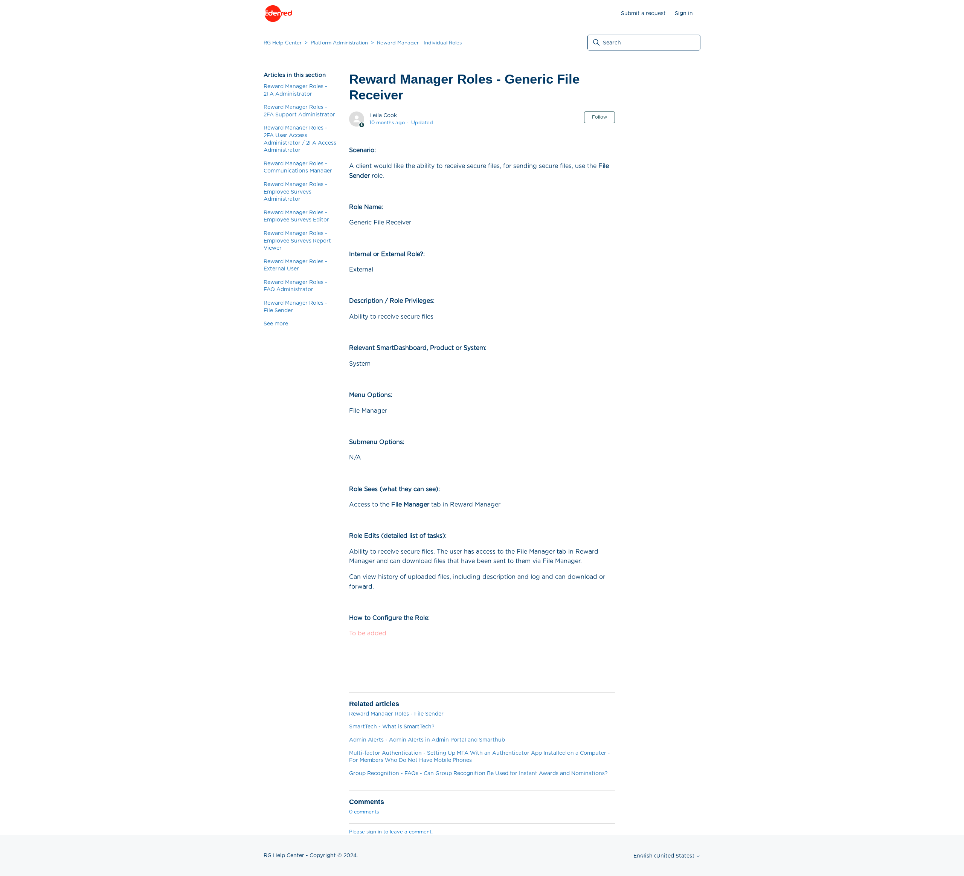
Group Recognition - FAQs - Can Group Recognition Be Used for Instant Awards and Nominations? (478, 773)
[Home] (278, 13)
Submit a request (643, 13)
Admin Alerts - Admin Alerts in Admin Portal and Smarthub (427, 740)
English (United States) (664, 856)
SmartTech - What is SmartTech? (392, 726)
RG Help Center (283, 43)
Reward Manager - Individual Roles (419, 43)
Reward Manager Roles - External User (295, 265)
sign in (374, 832)
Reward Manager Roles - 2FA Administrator (295, 90)
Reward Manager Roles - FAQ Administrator (295, 286)
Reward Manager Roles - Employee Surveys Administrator (295, 191)
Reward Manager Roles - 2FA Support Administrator (299, 111)
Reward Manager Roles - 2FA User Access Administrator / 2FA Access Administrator (300, 139)
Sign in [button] (684, 13)
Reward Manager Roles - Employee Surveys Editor (296, 216)
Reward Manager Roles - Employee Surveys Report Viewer (297, 240)
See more (276, 323)
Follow (599, 117)
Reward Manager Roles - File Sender (295, 306)
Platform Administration (339, 43)
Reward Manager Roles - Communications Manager (298, 167)
